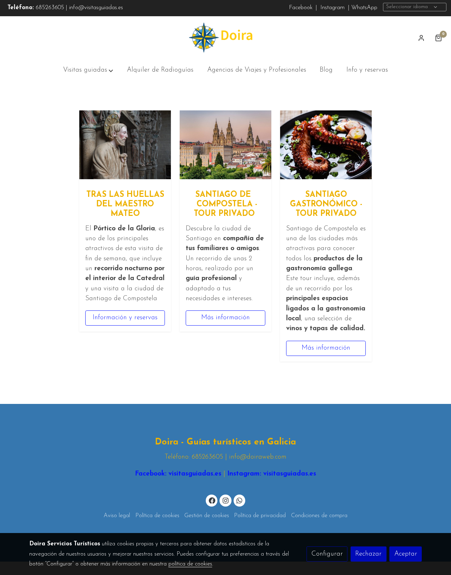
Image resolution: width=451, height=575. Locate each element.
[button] (88, 70)
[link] (225, 38)
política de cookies (190, 564)
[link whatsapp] (240, 500)
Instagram (332, 8)
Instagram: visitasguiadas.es (270, 474)
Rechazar (368, 554)
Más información (225, 318)
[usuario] (421, 37)
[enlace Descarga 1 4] (225, 144)
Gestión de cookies (206, 516)
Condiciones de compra (319, 516)
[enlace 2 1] (125, 144)
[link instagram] (225, 500)
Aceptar (405, 554)
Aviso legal (117, 516)
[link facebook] (212, 500)
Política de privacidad (260, 516)
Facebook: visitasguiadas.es (178, 474)
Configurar (327, 554)
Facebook (301, 8)
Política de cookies (157, 516)
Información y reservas (125, 318)
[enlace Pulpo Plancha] (326, 144)
